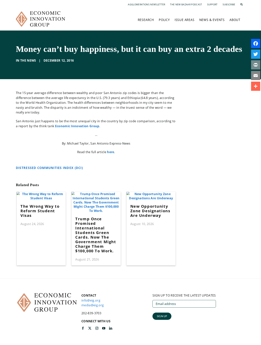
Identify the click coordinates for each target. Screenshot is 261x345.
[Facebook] (255, 43)
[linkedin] (110, 328)
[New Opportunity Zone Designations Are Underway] (151, 194)
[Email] (255, 75)
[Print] (255, 65)
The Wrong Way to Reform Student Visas (39, 211)
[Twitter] (255, 54)
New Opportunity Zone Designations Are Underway (150, 211)
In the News (26, 60)
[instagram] (96, 328)
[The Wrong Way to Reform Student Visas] (41, 194)
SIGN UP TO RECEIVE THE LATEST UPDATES (184, 295)
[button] (241, 4)
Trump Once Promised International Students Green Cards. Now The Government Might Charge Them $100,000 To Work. (95, 234)
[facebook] (82, 328)
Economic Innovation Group (77, 126)
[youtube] (103, 328)
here (110, 152)
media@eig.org (92, 305)
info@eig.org (90, 300)
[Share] (255, 86)
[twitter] (89, 328)
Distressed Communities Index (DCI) (50, 168)
